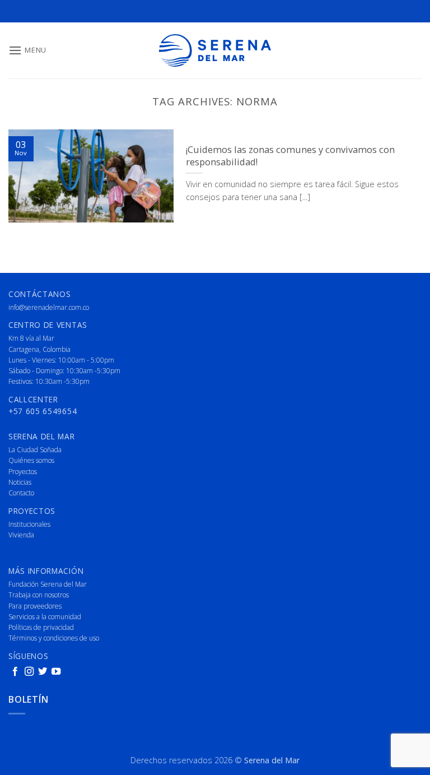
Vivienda (21, 535)
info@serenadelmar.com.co (48, 307)
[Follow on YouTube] (56, 672)
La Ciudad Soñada (35, 449)
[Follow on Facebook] (15, 672)
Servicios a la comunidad (44, 616)
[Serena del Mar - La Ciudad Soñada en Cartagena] (215, 51)
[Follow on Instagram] (29, 672)
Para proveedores (35, 606)
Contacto (21, 493)
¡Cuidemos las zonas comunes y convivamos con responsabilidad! (290, 155)
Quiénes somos (31, 460)
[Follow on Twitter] (42, 672)
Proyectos (22, 471)
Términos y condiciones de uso (53, 638)
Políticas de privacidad (41, 627)
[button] (27, 50)
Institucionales (29, 524)
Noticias (19, 482)
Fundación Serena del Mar (47, 584)
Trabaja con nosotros (38, 595)
